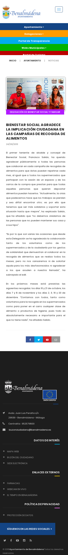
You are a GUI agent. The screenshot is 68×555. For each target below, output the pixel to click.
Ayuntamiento (32, 60)
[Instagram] (24, 540)
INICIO (12, 60)
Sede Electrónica (17, 463)
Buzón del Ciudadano (20, 457)
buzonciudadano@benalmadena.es (30, 429)
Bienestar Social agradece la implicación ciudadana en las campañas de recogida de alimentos (35, 131)
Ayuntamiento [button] (33, 27)
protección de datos (20, 515)
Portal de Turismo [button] (34, 54)
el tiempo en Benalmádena (22, 495)
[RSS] (31, 540)
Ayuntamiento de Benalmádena (26, 549)
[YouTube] (17, 540)
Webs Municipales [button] (33, 48)
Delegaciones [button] (33, 34)
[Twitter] (4, 540)
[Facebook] (11, 540)
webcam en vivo (16, 489)
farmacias (13, 483)
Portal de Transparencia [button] (34, 41)
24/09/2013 (12, 144)
